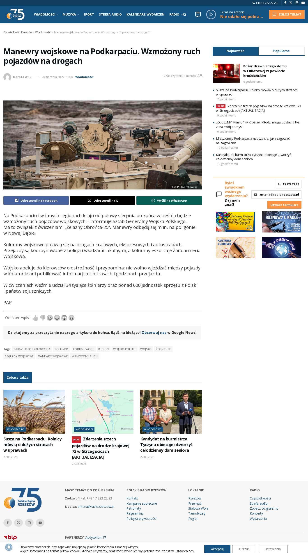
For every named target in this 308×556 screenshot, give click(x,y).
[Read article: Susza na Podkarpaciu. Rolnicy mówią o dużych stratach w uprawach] (34, 412)
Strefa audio (259, 503)
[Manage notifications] (8, 547)
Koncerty (256, 513)
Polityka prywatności (141, 518)
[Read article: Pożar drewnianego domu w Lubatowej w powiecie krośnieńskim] (226, 73)
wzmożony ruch (85, 356)
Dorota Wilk (22, 77)
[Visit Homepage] (15, 14)
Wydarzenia (258, 518)
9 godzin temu (226, 115)
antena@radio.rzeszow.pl (279, 194)
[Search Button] (184, 14)
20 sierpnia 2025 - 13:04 (57, 77)
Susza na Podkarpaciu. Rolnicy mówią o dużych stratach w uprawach (32, 444)
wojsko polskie (124, 349)
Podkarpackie (83, 349)
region (103, 349)
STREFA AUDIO (110, 14)
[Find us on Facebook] (285, 3)
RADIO (174, 14)
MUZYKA (69, 14)
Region (193, 518)
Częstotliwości (260, 498)
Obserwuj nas (154, 332)
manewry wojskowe (53, 356)
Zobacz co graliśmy (264, 508)
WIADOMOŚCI (44, 14)
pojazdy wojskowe (19, 356)
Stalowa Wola (198, 508)
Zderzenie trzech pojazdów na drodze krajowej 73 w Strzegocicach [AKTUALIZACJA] (100, 448)
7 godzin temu (226, 99)
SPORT (88, 14)
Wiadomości (84, 77)
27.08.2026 (10, 457)
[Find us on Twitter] (290, 3)
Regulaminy (134, 513)
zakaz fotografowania (32, 349)
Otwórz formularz (284, 205)
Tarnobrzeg (196, 513)
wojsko (146, 349)
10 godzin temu (227, 148)
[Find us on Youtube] (303, 3)
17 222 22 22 (291, 184)
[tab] (236, 51)
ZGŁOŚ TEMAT (290, 14)
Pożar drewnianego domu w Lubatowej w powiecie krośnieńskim (265, 71)
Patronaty (133, 508)
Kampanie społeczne (141, 503)
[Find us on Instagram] (297, 3)
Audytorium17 (95, 537)
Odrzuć (244, 549)
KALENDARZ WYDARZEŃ (145, 14)
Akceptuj (217, 549)
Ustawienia (273, 549)
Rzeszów (194, 498)
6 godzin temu (252, 82)
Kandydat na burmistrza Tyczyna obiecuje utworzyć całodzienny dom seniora (166, 444)
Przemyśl (195, 503)
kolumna (62, 349)
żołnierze (163, 349)
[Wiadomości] (198, 14)
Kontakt (132, 498)
